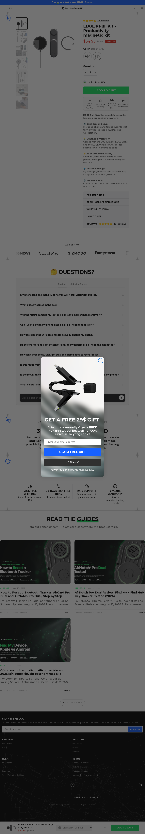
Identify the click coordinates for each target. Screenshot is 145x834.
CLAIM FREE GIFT (72, 452)
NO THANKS (72, 462)
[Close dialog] (100, 360)
